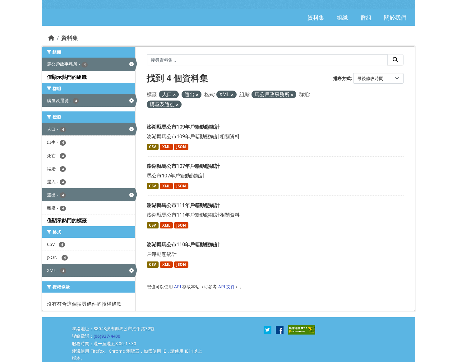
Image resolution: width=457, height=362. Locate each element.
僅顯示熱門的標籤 (67, 220)
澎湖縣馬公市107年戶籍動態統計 (183, 165)
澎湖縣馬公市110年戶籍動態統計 (183, 244)
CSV (152, 146)
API (177, 286)
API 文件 (226, 286)
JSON (181, 146)
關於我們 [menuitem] (395, 17)
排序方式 (342, 78)
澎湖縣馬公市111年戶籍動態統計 (183, 205)
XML (166, 146)
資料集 (69, 37)
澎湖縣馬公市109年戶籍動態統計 (183, 126)
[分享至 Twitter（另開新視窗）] (267, 329)
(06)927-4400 (107, 336)
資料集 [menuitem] (315, 17)
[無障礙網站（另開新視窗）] (301, 329)
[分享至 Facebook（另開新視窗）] (279, 329)
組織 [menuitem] (342, 17)
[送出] (395, 59)
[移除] (174, 94)
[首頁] (51, 37)
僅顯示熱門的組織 (67, 76)
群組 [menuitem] (366, 17)
